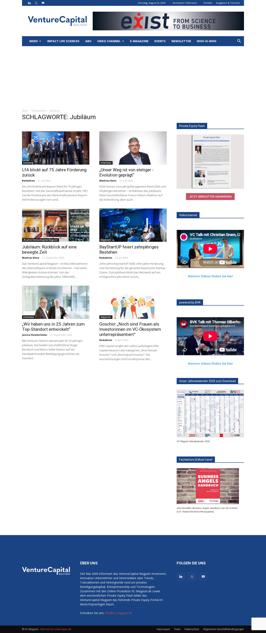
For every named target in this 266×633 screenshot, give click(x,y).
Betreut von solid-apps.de (56, 629)
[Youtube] (43, 3)
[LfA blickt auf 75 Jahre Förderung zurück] (55, 148)
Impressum (163, 629)
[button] (239, 41)
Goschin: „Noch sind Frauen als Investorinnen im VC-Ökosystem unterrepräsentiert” (130, 329)
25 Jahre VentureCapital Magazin (40, 239)
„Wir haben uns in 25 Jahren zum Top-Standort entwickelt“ (53, 327)
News (33, 41)
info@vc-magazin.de (118, 613)
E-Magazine (139, 41)
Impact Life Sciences (63, 41)
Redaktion (28, 180)
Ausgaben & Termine (228, 2)
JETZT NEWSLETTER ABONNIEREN (210, 196)
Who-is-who (206, 41)
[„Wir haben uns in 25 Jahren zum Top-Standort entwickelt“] (55, 302)
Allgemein (106, 239)
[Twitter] (36, 3)
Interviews (106, 162)
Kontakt (208, 2)
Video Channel (109, 41)
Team (177, 629)
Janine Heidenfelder (34, 334)
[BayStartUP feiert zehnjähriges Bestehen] (133, 225)
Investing (28, 162)
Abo (88, 41)
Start (24, 110)
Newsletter (181, 41)
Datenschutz (192, 629)
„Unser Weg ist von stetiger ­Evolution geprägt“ (126, 172)
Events (160, 41)
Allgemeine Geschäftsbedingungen (223, 629)
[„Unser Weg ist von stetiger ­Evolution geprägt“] (133, 148)
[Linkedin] (29, 3)
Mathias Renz (108, 180)
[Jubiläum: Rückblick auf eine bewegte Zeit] (55, 225)
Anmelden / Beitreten (185, 2)
